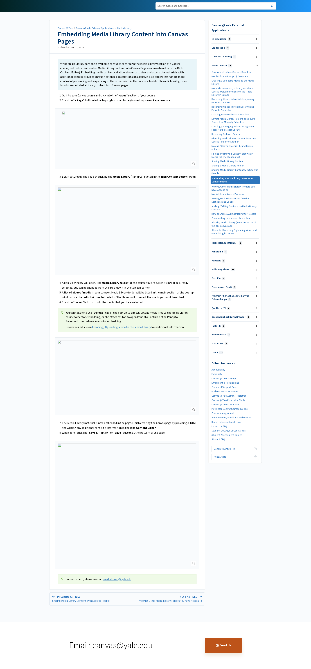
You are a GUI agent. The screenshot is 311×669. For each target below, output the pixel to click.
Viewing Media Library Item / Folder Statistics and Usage (230, 200)
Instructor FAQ (219, 426)
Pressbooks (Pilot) (223, 287)
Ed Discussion (220, 39)
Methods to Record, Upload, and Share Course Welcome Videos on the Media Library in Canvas (232, 92)
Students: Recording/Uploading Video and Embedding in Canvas (234, 232)
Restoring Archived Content (226, 134)
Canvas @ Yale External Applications (95, 28)
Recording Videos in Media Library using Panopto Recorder (232, 108)
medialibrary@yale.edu (117, 579)
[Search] (272, 6)
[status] (127, 74)
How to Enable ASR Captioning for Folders (233, 214)
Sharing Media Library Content (227, 161)
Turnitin (217, 326)
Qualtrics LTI (220, 308)
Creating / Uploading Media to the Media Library (121, 327)
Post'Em (217, 278)
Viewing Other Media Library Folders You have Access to (233, 188)
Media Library (124, 28)
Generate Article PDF (225, 449)
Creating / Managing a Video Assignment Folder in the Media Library (233, 128)
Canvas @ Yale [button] (43, 2)
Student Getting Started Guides (228, 431)
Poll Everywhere (222, 269)
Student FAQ (218, 439)
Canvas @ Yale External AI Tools (228, 400)
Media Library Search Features (227, 194)
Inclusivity (216, 374)
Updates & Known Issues (224, 391)
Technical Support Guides (225, 387)
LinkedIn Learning (223, 56)
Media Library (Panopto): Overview (229, 76)
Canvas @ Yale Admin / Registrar (228, 396)
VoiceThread (220, 334)
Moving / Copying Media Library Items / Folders (232, 147)
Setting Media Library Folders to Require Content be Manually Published (233, 120)
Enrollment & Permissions (225, 383)
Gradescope (219, 48)
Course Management (222, 413)
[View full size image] (127, 138)
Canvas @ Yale (65, 28)
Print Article (220, 457)
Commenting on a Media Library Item (231, 218)
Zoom (216, 352)
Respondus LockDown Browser (230, 317)
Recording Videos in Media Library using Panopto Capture (232, 101)
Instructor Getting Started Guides (229, 409)
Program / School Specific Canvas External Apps (230, 297)
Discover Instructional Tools (226, 422)
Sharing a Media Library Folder (227, 166)
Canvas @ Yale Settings (223, 378)
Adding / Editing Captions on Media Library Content (234, 208)
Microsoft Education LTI (226, 243)
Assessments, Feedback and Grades (231, 417)
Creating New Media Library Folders (230, 114)
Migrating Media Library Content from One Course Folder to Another (233, 140)
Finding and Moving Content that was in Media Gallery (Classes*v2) (232, 155)
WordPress (219, 343)
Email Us (225, 645)
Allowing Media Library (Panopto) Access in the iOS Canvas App (234, 224)
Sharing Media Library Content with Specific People (234, 171)
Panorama (218, 252)
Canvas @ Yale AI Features (225, 404)
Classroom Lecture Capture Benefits (231, 72)
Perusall (217, 261)
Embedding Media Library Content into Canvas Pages (123, 38)
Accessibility (218, 370)
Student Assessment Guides (226, 435)
